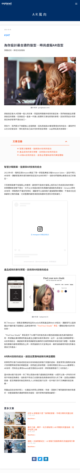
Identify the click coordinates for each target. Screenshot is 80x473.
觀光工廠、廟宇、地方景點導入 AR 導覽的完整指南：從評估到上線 (51, 428)
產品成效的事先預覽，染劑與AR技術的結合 (38, 152)
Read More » (31, 418)
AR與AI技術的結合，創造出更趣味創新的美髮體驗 (41, 155)
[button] (66, 141)
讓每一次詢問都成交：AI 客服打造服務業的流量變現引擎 (51, 441)
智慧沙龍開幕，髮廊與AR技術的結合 (35, 148)
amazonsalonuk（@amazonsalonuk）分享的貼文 (40, 261)
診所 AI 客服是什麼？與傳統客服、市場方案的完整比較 (50, 413)
